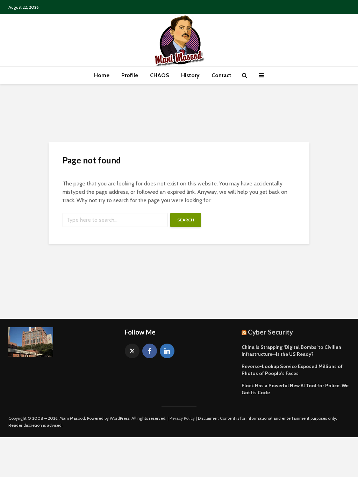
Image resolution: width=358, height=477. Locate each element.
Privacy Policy (182, 418)
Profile (129, 75)
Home (101, 75)
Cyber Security (270, 332)
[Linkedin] (167, 351)
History (190, 75)
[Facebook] (149, 351)
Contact (221, 75)
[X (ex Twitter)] (132, 351)
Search (185, 219)
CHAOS (159, 75)
